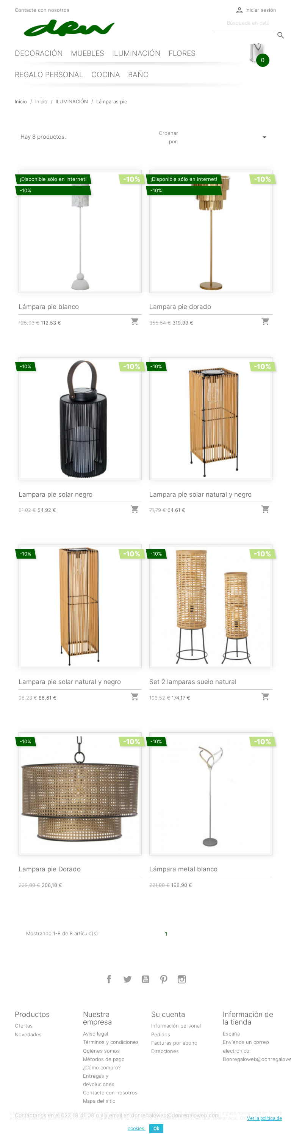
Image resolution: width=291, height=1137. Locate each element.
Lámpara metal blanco (183, 869)
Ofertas (24, 1026)
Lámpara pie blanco (49, 306)
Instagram (181, 979)
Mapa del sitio (99, 1101)
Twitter (127, 979)
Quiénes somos (101, 1051)
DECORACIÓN (39, 53)
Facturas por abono (174, 1043)
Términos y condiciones (111, 1042)
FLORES (182, 53)
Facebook (109, 979)
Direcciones (165, 1051)
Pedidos (160, 1034)
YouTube (145, 979)
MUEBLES (87, 53)
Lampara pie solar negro (55, 494)
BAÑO (138, 74)
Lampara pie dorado (180, 306)
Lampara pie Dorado (50, 869)
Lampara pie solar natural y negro (200, 494)
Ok (156, 1128)
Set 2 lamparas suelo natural (192, 682)
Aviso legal (95, 1034)
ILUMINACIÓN (136, 53)
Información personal (176, 1026)
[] (273, 27)
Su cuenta (168, 1014)
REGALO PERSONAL (49, 74)
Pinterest (163, 979)
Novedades (28, 1034)
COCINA (105, 74)
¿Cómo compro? (101, 1067)
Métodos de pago (104, 1059)
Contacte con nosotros (42, 10)
